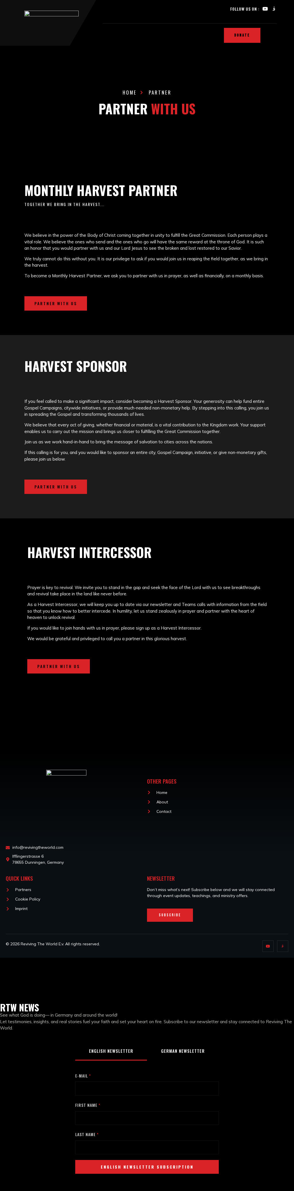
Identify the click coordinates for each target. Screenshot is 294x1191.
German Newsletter (183, 1051)
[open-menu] (285, 35)
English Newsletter (111, 1051)
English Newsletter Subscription (147, 1167)
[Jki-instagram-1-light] (274, 8)
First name (86, 1105)
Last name (85, 1134)
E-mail (81, 1076)
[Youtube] (265, 8)
